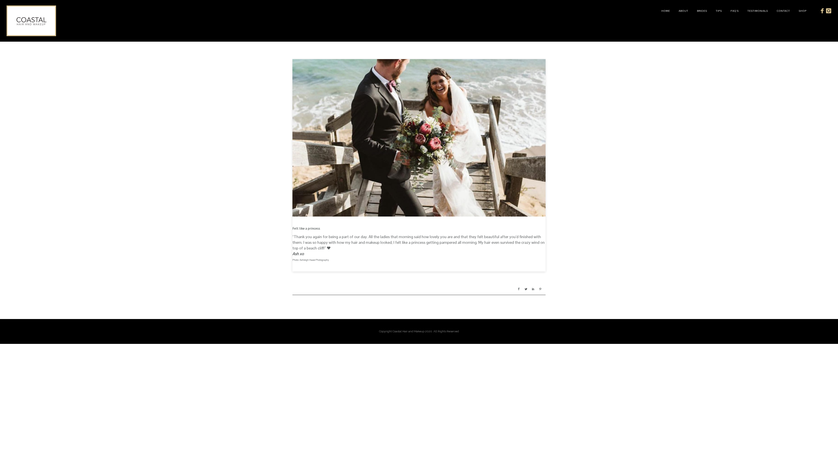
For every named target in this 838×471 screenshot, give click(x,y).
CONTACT (783, 11)
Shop (803, 11)
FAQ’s (735, 11)
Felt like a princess (306, 228)
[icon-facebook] (823, 11)
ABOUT (683, 11)
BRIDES (702, 11)
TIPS (719, 11)
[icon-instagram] (828, 11)
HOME (665, 11)
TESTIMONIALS (757, 11)
